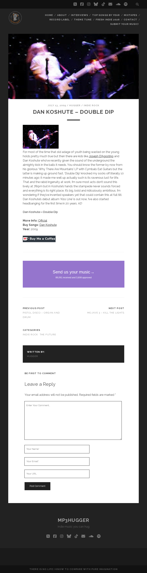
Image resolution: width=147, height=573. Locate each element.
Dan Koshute (48, 225)
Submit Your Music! (124, 24)
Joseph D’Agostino (101, 156)
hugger (74, 105)
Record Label (59, 19)
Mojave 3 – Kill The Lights (105, 312)
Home (49, 15)
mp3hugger (73, 520)
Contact (130, 19)
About (62, 15)
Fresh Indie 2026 (108, 19)
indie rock (91, 105)
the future (48, 334)
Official (42, 220)
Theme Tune (82, 19)
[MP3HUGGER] (15, 23)
